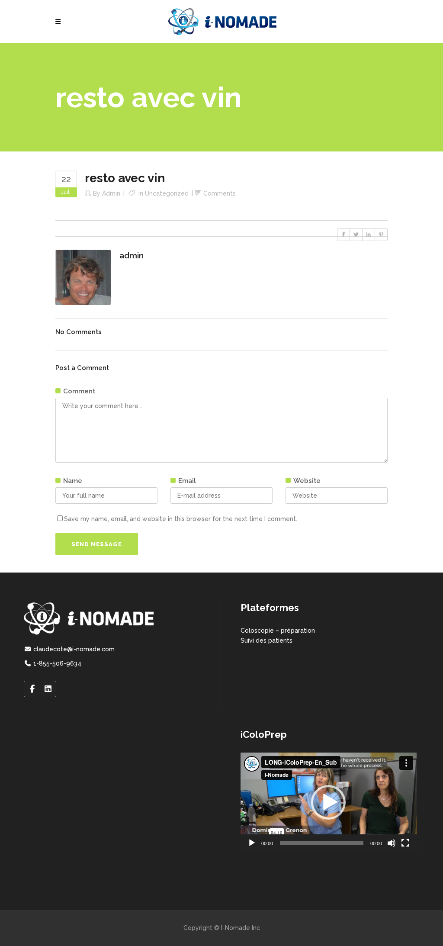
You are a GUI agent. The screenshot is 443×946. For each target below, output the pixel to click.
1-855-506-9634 (56, 663)
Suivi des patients (266, 640)
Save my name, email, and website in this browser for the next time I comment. (180, 518)
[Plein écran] (405, 843)
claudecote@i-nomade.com (73, 649)
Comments (219, 193)
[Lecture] (251, 843)
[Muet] (391, 843)
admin (111, 193)
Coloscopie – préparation (278, 630)
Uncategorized (167, 193)
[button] (328, 802)
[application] (329, 802)
